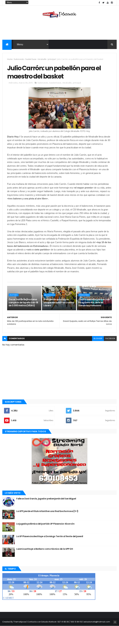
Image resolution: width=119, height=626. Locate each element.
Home (10, 59)
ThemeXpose (19, 621)
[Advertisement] (59, 30)
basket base (31, 59)
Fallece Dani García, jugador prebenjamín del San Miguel (46, 498)
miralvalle (42, 59)
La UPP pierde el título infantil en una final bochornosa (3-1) (47, 511)
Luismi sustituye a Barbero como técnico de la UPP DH (44, 548)
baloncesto (19, 59)
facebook (110, 338)
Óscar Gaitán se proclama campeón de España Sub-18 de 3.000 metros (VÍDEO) (23, 302)
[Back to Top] (115, 622)
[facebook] (99, 2)
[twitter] (103, 2)
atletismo (13, 295)
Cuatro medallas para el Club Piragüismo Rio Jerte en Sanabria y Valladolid (94, 302)
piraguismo (84, 295)
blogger (98, 338)
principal (52, 59)
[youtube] (107, 2)
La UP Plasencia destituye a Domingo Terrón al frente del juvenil (49, 536)
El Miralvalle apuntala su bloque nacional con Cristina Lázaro (59, 302)
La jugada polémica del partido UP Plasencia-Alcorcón (45, 523)
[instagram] (112, 2)
